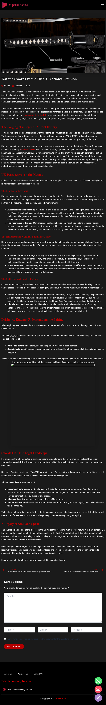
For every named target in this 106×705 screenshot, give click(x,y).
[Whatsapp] (98, 681)
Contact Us (38, 673)
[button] (102, 5)
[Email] (98, 689)
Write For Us (23, 673)
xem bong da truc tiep (22, 681)
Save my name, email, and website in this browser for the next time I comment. (44, 639)
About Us (8, 673)
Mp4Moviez (61, 698)
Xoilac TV (5, 681)
